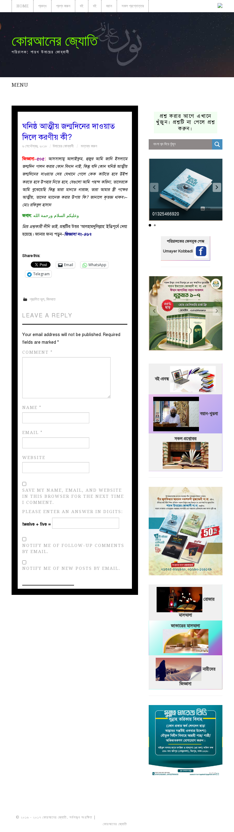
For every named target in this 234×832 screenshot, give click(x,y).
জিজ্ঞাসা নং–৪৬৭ (77, 234)
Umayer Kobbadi (178, 251)
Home (22, 6)
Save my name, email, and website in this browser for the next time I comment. (73, 496)
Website (33, 457)
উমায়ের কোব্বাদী (63, 146)
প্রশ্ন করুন (63, 6)
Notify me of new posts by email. (71, 568)
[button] (217, 187)
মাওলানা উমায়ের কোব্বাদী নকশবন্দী (120, 817)
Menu (20, 85)
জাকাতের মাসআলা (185, 625)
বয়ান (109, 6)
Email (32, 432)
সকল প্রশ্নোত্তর (133, 6)
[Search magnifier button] (217, 144)
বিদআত (50, 299)
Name (31, 407)
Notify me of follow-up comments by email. (73, 548)
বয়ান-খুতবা (209, 413)
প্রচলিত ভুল (37, 299)
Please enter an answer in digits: (72, 511)
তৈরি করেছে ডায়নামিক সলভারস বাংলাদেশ (155, 824)
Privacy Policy (201, 824)
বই (81, 6)
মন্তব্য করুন (89, 146)
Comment (37, 352)
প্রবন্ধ (42, 6)
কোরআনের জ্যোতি (55, 40)
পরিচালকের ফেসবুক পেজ (185, 241)
